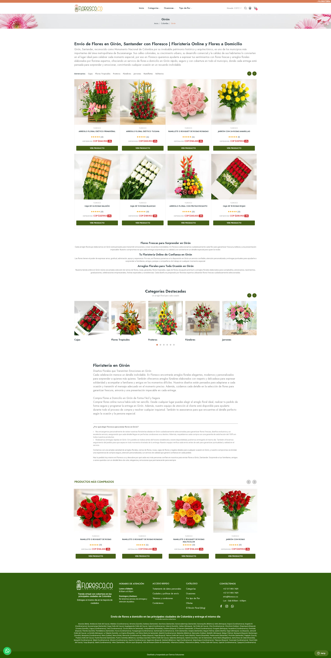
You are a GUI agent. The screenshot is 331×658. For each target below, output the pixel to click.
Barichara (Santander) (167, 624)
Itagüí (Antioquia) (233, 631)
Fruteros (116, 74)
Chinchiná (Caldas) (232, 626)
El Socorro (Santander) (185, 628)
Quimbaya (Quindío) (143, 638)
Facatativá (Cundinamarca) (238, 628)
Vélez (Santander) (118, 642)
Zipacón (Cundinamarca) (227, 642)
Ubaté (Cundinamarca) (103, 642)
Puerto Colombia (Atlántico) (126, 638)
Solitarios (159, 74)
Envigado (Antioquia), (220, 628)
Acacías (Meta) (83, 624)
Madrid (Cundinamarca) (167, 633)
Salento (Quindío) (191, 638)
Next (254, 73)
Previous (249, 73)
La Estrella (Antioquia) (95, 633)
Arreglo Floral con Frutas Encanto (143, 206)
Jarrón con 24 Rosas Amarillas (188, 131)
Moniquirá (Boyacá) (241, 633)
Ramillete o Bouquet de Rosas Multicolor (188, 540)
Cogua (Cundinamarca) (97, 628)
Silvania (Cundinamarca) (119, 640)
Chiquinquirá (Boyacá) (247, 626)
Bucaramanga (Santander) (97, 626)
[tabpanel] (91, 322)
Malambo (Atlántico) (184, 633)
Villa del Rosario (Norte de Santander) (156, 642)
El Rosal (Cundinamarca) (203, 628)
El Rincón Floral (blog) (195, 607)
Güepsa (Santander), (195, 631)
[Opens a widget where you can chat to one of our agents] (321, 653)
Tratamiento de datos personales (167, 588)
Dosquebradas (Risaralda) (153, 628)
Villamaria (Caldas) (177, 642)
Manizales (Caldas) (199, 633)
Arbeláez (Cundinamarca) (119, 624)
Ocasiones (190, 593)
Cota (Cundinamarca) (114, 628)
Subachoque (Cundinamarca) (203, 640)
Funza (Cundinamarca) (123, 631)
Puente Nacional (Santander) (105, 638)
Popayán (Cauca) (250, 635)
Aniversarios (79, 74)
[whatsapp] (232, 606)
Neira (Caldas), (107, 635)
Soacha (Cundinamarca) (137, 640)
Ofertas (189, 603)
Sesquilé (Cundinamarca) (83, 640)
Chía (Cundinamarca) (216, 626)
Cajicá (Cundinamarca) (156, 626)
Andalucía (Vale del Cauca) (100, 624)
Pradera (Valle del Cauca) (85, 638)
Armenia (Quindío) (135, 624)
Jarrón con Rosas (235, 539)
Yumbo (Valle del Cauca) (209, 642)
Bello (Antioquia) (221, 624)
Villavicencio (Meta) (192, 642)
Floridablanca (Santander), (105, 631)
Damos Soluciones (176, 655)
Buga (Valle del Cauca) (115, 626)
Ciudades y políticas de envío (166, 593)
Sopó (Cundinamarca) (184, 640)
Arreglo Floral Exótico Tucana (97, 131)
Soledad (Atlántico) (169, 640)
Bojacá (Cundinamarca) (235, 624)
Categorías (191, 588)
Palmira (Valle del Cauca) (175, 635)
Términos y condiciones (163, 598)
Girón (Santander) (181, 631)
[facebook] (221, 606)
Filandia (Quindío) (88, 631)
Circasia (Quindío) (82, 628)
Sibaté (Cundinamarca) (101, 640)
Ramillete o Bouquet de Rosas (95, 539)
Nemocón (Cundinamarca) (131, 635)
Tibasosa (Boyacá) (221, 640)
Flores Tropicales (102, 74)
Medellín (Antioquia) (214, 633)
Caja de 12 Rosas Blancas (97, 206)
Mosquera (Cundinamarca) (91, 635)
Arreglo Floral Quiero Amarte (234, 206)
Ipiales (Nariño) (220, 631)
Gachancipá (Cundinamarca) (164, 631)
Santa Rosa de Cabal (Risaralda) (243, 638)
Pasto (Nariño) (190, 635)
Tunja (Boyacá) (88, 642)
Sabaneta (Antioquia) (177, 638)
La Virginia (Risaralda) (127, 633)
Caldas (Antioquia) (185, 626)
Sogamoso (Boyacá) (154, 640)
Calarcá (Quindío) (172, 626)
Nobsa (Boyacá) (148, 635)
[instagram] (226, 606)
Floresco (97, 128)
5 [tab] (170, 345)
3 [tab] (164, 345)
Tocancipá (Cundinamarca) (238, 640)
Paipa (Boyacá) (159, 635)
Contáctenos (158, 603)
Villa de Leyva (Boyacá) (134, 642)
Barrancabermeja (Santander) (186, 624)
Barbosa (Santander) (150, 624)
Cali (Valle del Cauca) (200, 626)
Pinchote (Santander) (236, 635)
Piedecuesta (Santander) (219, 635)
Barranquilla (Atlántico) (205, 624)
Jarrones (137, 74)
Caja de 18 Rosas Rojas (188, 206)
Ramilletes (148, 74)
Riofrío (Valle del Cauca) (160, 638)
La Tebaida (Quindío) (111, 633)
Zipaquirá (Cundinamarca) (246, 642)
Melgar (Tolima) (227, 633)
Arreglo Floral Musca (234, 131)
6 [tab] (174, 345)
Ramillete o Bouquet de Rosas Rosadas (143, 131)
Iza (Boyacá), (244, 631)
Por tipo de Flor (193, 598)
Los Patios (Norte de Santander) (147, 633)
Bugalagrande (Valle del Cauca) (136, 626)
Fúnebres (127, 74)
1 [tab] (157, 345)
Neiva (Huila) (117, 635)
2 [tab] (160, 345)
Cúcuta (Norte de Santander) (133, 628)
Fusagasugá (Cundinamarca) (142, 631)
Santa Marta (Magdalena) (222, 638)
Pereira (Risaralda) (202, 635)
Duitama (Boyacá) (170, 628)
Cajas (90, 74)
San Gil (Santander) (205, 638)
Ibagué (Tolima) (208, 631)
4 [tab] (167, 345)
